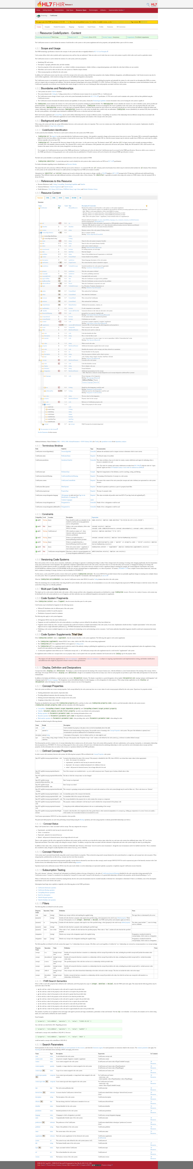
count (43, 327)
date (43, 251)
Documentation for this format (48, 429)
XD (61, 266)
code (70, 246)
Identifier (71, 226)
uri (69, 223)
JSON (63, 441)
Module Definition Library (90, 189)
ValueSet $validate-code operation (47, 900)
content (44, 321)
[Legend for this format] (146, 205)
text (116, 220)
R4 (144, 22)
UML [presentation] (47, 198)
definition (46, 368)
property (44, 345)
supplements (45, 325)
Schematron (76, 441)
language (112, 220)
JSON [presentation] (60, 198)
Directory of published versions (120, 22)
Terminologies (93, 10)
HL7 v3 (110, 161)
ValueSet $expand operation (45, 897)
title (43, 243)
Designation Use (91, 389)
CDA (103, 173)
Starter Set (96, 382)
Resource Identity (72, 164)
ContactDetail (72, 256)
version (44, 230)
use (47, 387)
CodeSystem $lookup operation (46, 890)
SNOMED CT (123, 568)
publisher (44, 254)
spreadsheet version (107, 441)
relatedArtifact (46, 304)
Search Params (91, 27)
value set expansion (71, 659)
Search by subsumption (44, 895)
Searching (37, 1049)
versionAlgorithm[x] (47, 232)
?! (58, 246)
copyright (44, 273)
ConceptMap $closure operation (46, 892)
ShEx (90, 441)
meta (101, 220)
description (45, 260)
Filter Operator (90, 340)
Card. (66, 205)
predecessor (38, 1122)
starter (92, 500)
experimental (45, 249)
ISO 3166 (137, 465)
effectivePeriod (46, 283)
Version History (51, 1165)
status (43, 246)
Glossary (64, 1165)
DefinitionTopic (65, 472)
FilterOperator (65, 486)
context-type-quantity (41, 1075)
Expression (95, 517)
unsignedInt (72, 327)
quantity (52, 1066)
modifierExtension (134, 220)
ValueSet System (68, 187)
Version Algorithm (91, 234)
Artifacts (102, 10)
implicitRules (106, 220)
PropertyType (64, 491)
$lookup (82, 820)
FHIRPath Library (68, 189)
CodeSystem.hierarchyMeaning (110, 873)
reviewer (44, 298)
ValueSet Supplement (55, 187)
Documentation (59, 10)
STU (67, 22)
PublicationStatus (91, 247)
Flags (59, 205)
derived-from (38, 1092)
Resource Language (52, 680)
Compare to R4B (85, 1165)
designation (47, 371)
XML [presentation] (54, 198)
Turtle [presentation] (67, 198)
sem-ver (104, 575)
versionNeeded (46, 319)
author (44, 291)
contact (44, 256)
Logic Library (77, 189)
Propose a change (106, 1165)
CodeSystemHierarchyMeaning (69, 476)
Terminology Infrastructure (43, 37)
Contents (58, 1165)
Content (39, 27)
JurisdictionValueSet (66, 460)
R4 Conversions (121, 27)
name (43, 241)
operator (46, 338)
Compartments (131, 37)
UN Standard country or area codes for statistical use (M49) (127, 467)
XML (58, 441)
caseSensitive (45, 308)
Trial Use (77, 634)
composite (52, 1075)
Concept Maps (58, 115)
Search (43, 1165)
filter (43, 329)
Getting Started (47, 10)
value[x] (48, 404)
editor (43, 294)
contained (120, 220)
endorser (44, 301)
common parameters (142, 1048)
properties (78, 862)
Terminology (43, 15)
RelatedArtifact (72, 304)
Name (40, 205)
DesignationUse (65, 502)
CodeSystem (44, 207)
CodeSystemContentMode (68, 480)
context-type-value (40, 1081)
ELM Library (59, 189)
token (51, 1056)
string (70, 230)
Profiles (101, 27)
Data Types (69, 10)
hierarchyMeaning (47, 313)
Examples (47, 27)
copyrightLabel (46, 276)
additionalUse (49, 391)
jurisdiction (45, 266)
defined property (121, 918)
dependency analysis (120, 441)
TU (61, 232)
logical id (54, 136)
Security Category (107, 37)
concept (44, 360)
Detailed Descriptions (59, 27)
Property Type (90, 358)
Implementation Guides (116, 10)
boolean (71, 249)
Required (98, 247)
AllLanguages (65, 495)
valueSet (44, 310)
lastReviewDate (46, 281)
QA (68, 1165)
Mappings (71, 27)
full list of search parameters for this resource (73, 1048)
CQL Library (51, 189)
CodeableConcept (73, 266)
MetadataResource (99, 221)
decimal (71, 421)
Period (70, 283)
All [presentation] (80, 198)
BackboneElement (73, 329)
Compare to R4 (74, 1165)
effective (37, 1101)
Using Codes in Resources (56, 126)
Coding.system (79, 644)
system (37, 1140)
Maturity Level (72, 37)
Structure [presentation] (40, 198)
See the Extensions (43, 432)
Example (98, 287)
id (98, 220)
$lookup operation (42, 713)
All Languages (90, 378)
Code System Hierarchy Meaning (95, 315)
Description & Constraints (89, 205)
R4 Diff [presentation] (74, 198)
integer (70, 414)
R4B (142, 22)
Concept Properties (115, 730)
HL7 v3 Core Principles (100, 51)
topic (43, 286)
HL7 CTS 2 (94, 96)
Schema (71, 441)
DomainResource (73, 207)
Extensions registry (98, 1048)
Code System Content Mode (94, 323)
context (37, 1061)
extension (126, 220)
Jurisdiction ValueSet (92, 267)
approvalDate (45, 278)
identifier (44, 226)
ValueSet (54, 91)
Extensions (110, 27)
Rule (44, 526)
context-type (38, 1070)
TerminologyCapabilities (99, 100)
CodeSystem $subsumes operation (47, 888)
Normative (86, 37)
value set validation (93, 659)
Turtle (96, 441)
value (45, 343)
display (46, 366)
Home (38, 10)
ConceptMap (60, 184)
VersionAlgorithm (66, 451)
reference (52, 1092)
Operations (81, 27)
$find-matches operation (44, 718)
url (43, 223)
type (45, 356)
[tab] (40, 198)
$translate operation (43, 716)
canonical (71, 310)
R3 (146, 22)
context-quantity (39, 1066)
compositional (46, 316)
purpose (44, 271)
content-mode (39, 1059)
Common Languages (87, 382)
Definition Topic (91, 287)
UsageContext (72, 262)
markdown (71, 260)
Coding (54, 94)
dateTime (71, 251)
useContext (45, 262)
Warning (45, 520)
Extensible (99, 234)
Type (70, 205)
